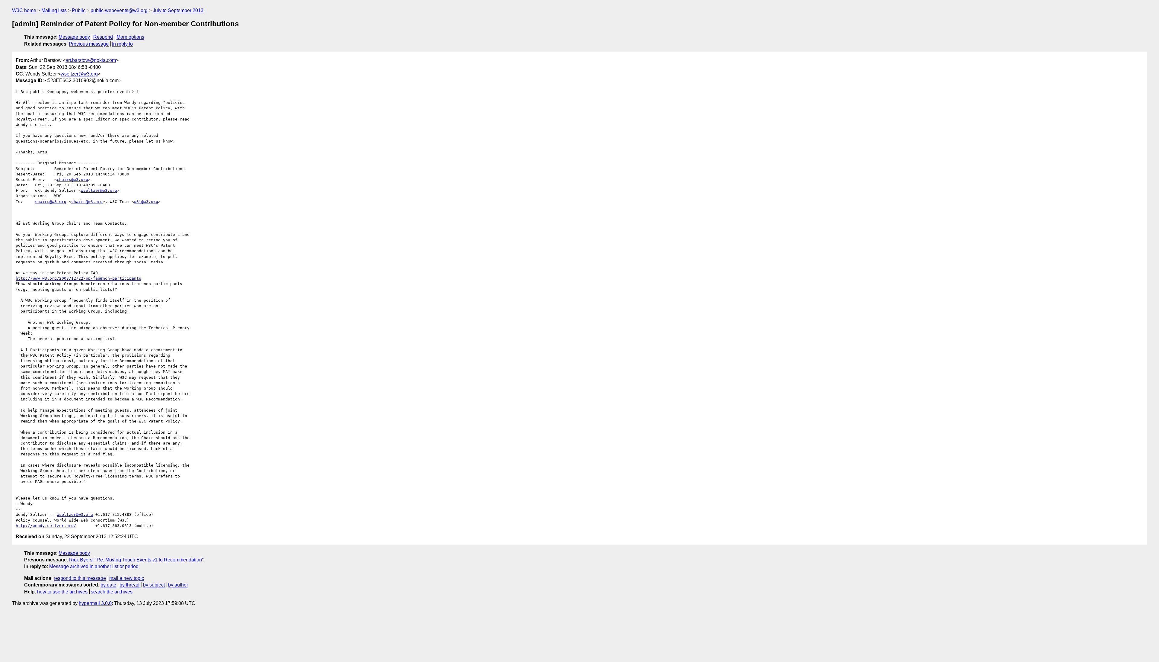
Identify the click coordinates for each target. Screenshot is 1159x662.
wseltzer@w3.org (79, 73)
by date (108, 584)
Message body (74, 37)
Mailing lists (54, 10)
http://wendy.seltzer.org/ (46, 525)
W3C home (24, 10)
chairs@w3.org (72, 179)
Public (78, 10)
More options (130, 37)
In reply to (122, 44)
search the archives (112, 591)
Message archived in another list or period (94, 566)
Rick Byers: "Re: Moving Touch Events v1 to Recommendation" (136, 559)
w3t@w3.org (146, 201)
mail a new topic (126, 578)
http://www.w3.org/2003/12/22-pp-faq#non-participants (78, 278)
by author (178, 584)
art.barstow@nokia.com (90, 60)
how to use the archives (62, 591)
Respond (103, 37)
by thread (129, 584)
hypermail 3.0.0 (95, 603)
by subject (154, 584)
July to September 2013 (178, 10)
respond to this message (80, 578)
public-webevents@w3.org (119, 10)
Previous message (89, 44)
